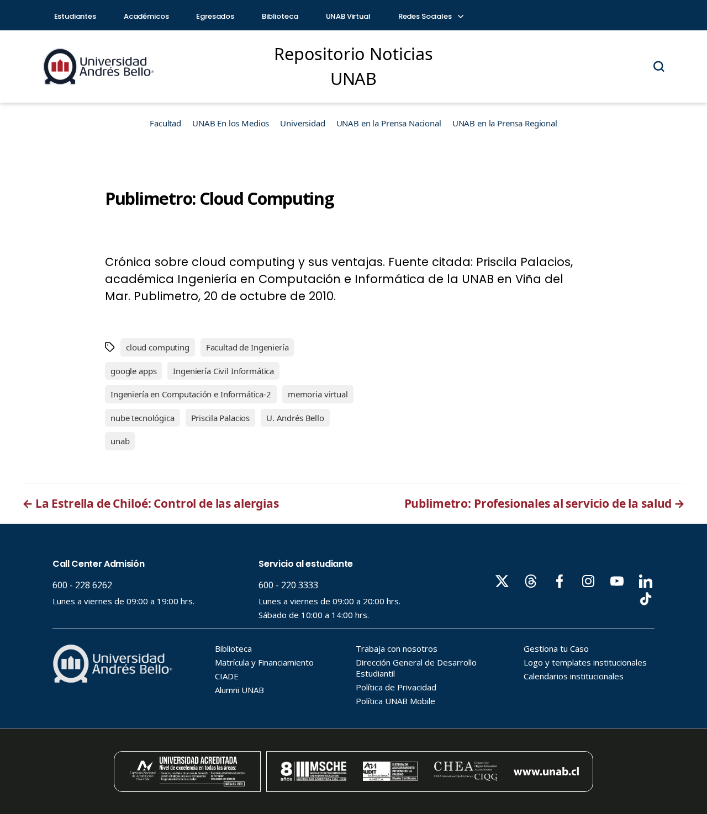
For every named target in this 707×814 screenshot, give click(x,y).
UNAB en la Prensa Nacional (388, 123)
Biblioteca (280, 16)
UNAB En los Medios (230, 123)
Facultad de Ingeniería (247, 347)
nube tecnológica (142, 417)
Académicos (146, 16)
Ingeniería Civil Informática (223, 370)
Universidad (302, 123)
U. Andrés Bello (295, 417)
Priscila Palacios (220, 417)
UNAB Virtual (348, 16)
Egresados (215, 16)
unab (119, 440)
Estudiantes (75, 16)
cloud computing (157, 347)
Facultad (165, 123)
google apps (133, 370)
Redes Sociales (425, 16)
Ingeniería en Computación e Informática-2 (190, 394)
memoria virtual (318, 394)
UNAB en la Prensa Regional (504, 123)
